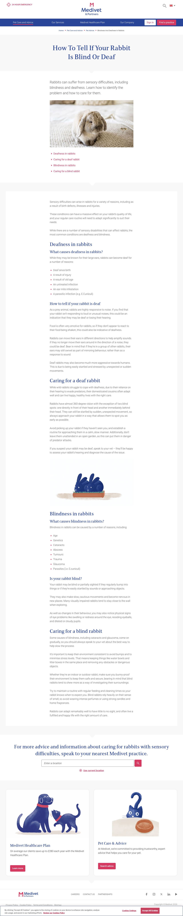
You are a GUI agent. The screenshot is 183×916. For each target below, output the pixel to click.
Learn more (17, 868)
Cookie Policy (25, 905)
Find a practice (166, 22)
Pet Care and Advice (74, 30)
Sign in (150, 22)
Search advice (107, 866)
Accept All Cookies (150, 911)
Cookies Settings (129, 911)
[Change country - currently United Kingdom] (172, 5)
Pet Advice (90, 30)
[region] (91, 911)
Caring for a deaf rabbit (66, 159)
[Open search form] (165, 6)
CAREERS (75, 894)
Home (61, 30)
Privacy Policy (12, 905)
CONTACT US (89, 894)
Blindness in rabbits (64, 165)
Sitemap (57, 905)
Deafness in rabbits (64, 153)
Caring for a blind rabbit (66, 171)
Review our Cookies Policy (54, 913)
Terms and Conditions (42, 905)
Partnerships (105, 894)
